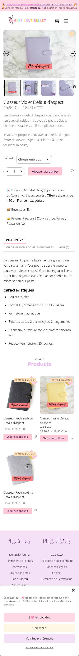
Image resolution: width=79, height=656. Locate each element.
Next (75, 87)
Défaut (8, 158)
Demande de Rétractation (56, 579)
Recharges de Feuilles (20, 561)
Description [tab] (15, 239)
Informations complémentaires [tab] (30, 247)
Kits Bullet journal (19, 554)
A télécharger (20, 585)
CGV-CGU (57, 554)
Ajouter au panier (45, 171)
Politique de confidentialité (39, 647)
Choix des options (17, 436)
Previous (4, 87)
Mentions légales (57, 567)
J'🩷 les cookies (39, 617)
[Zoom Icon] (39, 54)
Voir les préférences (39, 638)
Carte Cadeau (20, 579)
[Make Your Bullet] (27, 19)
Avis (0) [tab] (64, 247)
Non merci (39, 628)
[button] (73, 590)
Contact (57, 573)
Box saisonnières (19, 573)
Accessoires (19, 567)
